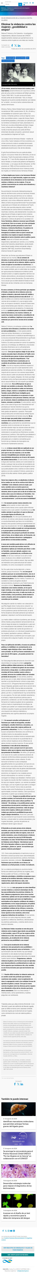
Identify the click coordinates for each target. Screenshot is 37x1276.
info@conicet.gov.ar (23, 1271)
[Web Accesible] (33, 3)
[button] (33, 75)
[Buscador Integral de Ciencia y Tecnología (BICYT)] (20, 4)
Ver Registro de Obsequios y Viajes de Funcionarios (17, 1249)
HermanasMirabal (20, 58)
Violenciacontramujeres (8, 61)
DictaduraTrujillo (10, 58)
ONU (27, 58)
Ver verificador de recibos (18, 1255)
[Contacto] (24, 4)
